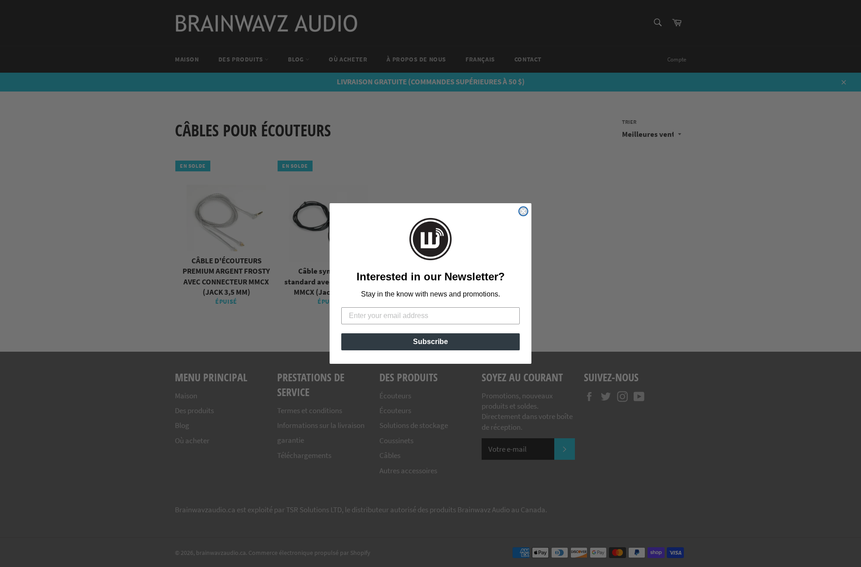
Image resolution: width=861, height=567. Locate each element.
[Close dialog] (523, 211)
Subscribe (430, 341)
